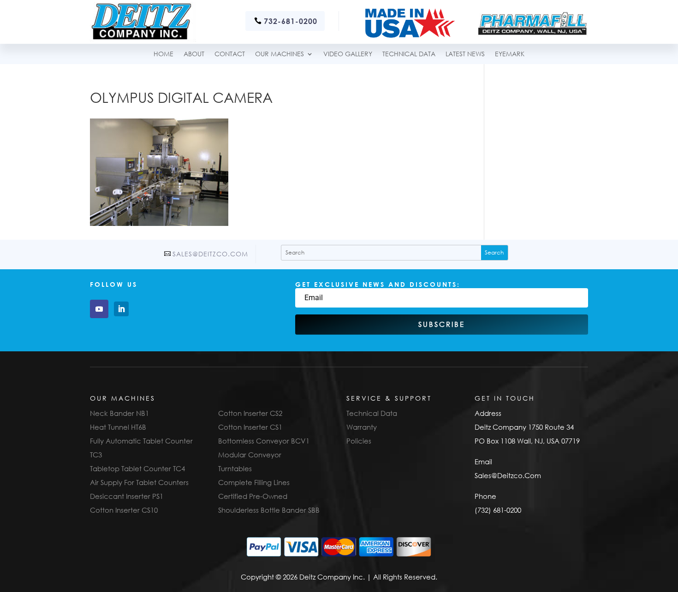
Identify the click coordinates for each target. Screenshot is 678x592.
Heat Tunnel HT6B (118, 427)
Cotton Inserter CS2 (250, 413)
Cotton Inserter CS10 (124, 510)
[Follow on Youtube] (99, 309)
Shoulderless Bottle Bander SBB (269, 510)
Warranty (361, 427)
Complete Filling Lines (254, 482)
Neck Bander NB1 (119, 413)
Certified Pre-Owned (252, 496)
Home (163, 54)
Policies (358, 441)
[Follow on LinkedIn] (121, 309)
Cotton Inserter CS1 (250, 427)
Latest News (465, 54)
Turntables (235, 468)
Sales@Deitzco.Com (210, 254)
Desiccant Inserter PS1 (126, 496)
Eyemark (509, 54)
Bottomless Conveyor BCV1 (263, 441)
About (194, 54)
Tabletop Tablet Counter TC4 (137, 468)
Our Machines (279, 54)
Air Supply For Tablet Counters (139, 482)
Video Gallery (347, 54)
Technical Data (371, 413)
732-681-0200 (290, 21)
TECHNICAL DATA (408, 54)
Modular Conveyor (249, 454)
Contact (229, 54)
